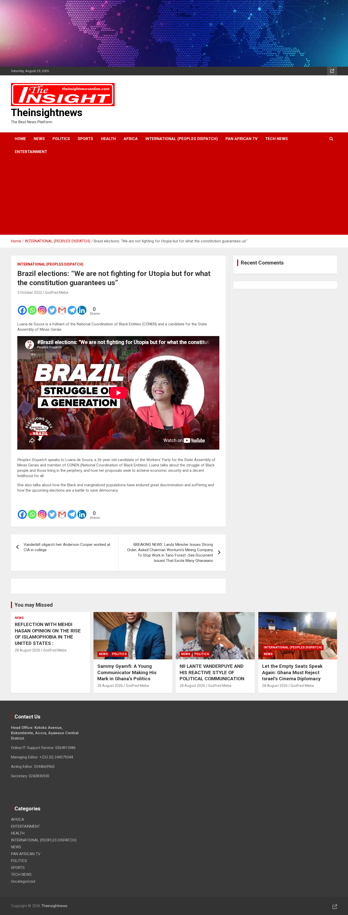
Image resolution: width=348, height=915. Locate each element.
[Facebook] (22, 307)
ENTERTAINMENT (31, 151)
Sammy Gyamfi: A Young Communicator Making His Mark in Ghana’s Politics (126, 672)
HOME (20, 138)
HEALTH (108, 138)
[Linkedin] (81, 307)
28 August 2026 (27, 650)
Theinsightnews (47, 113)
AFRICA (131, 138)
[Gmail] (62, 307)
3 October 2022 (29, 292)
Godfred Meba (56, 292)
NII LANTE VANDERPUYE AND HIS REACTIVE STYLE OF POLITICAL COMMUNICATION (212, 672)
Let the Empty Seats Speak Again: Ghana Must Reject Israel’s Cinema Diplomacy (292, 672)
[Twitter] (52, 307)
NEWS (39, 138)
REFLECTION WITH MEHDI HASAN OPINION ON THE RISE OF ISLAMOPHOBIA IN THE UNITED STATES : (48, 633)
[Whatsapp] (32, 307)
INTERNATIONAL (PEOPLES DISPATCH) (181, 138)
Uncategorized (23, 881)
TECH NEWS (276, 138)
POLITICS (61, 138)
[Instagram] (42, 307)
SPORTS (85, 138)
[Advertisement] (167, 196)
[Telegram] (72, 307)
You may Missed (34, 605)
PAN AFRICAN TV (241, 138)
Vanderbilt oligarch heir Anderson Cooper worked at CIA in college (67, 547)
